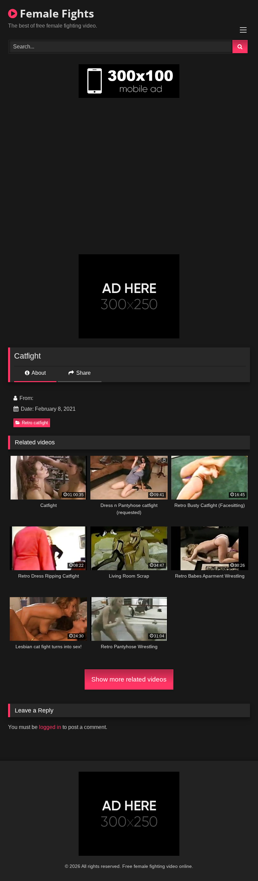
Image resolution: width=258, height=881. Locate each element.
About (38, 373)
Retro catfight (35, 422)
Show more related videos (129, 679)
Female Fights (55, 13)
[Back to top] (237, 861)
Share (83, 373)
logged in (50, 727)
